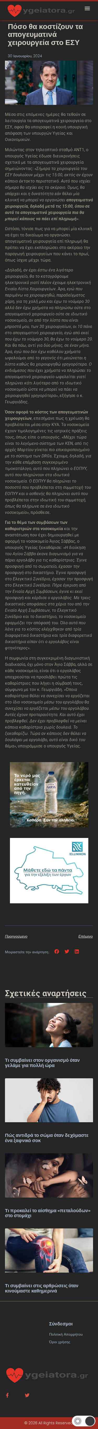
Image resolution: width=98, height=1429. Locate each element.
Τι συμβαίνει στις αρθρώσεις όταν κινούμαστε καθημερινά (41, 1288)
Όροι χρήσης (59, 1342)
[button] (87, 8)
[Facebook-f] (7, 1395)
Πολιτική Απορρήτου (66, 1334)
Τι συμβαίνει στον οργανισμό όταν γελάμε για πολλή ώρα (42, 1063)
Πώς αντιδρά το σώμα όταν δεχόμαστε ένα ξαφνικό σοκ (47, 1138)
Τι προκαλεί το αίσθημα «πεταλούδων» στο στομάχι (47, 1213)
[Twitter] (27, 1395)
